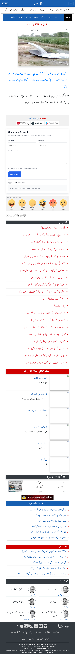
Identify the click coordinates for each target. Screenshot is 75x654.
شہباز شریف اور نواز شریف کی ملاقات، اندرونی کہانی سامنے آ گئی (49, 562)
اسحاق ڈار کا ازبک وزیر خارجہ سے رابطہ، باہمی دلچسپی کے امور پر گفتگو (48, 568)
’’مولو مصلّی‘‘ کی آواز (51, 589)
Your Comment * (13, 151)
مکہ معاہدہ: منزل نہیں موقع (39, 394)
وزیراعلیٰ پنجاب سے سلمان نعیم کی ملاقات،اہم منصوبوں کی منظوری (49, 526)
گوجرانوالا (20, 17)
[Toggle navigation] (71, 3)
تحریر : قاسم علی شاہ (43, 448)
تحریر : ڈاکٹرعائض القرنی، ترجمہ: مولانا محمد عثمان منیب (35, 432)
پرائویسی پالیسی (27, 632)
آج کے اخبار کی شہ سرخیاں (36, 503)
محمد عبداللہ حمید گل (29, 619)
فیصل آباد (28, 17)
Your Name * (11, 140)
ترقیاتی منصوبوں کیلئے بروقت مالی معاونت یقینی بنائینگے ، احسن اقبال (48, 538)
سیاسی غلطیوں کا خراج (18, 602)
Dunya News (43, 639)
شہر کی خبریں (33, 10)
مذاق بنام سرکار (53, 602)
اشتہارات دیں (15, 632)
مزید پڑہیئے (61, 222)
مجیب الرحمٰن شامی (63, 595)
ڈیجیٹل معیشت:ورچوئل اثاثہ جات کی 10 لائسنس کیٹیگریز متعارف (48, 510)
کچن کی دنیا (44, 459)
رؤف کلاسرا (65, 607)
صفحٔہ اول (66, 10)
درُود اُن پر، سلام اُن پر (40, 427)
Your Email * (41, 140)
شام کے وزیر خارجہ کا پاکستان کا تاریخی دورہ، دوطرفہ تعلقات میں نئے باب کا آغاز (45, 557)
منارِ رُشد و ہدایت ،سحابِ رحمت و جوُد (36, 410)
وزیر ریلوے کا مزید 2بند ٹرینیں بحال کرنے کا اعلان (52, 521)
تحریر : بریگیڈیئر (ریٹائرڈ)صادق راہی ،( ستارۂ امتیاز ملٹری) (34, 399)
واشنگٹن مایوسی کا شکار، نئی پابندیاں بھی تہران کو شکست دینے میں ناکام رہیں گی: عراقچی (43, 551)
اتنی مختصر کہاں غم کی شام (17, 589)
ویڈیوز (24, 639)
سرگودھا (13, 17)
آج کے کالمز (42, 10)
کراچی (49, 17)
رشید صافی (32, 607)
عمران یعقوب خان (63, 619)
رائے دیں (38, 632)
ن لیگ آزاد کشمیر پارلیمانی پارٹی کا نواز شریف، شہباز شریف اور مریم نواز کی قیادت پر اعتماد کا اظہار (41, 574)
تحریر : (45, 415)
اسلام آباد (42, 17)
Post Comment (14, 174)
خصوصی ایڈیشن (14, 10)
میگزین (5, 10)
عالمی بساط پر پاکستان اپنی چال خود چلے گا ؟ (15, 614)
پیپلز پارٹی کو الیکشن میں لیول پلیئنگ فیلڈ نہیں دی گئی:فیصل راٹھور (48, 532)
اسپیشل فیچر (24, 10)
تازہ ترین (59, 10)
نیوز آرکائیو (47, 632)
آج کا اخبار (51, 10)
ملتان (36, 17)
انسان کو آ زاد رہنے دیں (40, 378)
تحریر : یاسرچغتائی (43, 383)
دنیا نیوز (31, 639)
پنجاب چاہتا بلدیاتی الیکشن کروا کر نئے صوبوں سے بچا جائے (51, 515)
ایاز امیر (33, 595)
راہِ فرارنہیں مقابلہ (41, 443)
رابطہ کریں (56, 632)
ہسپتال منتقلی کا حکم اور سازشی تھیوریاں (49, 614)
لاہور (55, 17)
